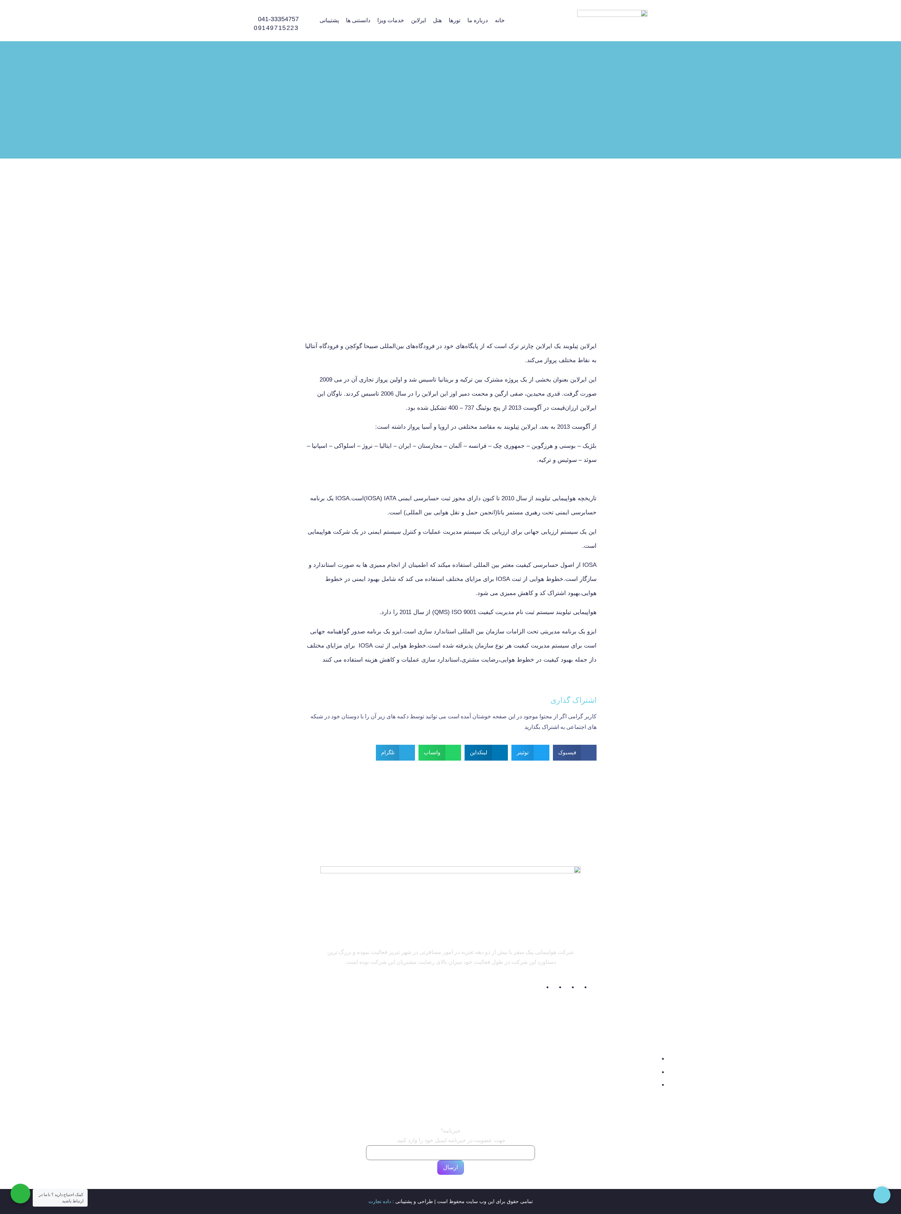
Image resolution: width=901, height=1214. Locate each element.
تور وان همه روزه (354, 1075)
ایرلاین (418, 20)
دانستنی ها (358, 20)
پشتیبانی (329, 20)
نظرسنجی (469, 1093)
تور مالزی (369, 1061)
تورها (454, 20)
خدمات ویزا (390, 20)
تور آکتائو (370, 1090)
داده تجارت (379, 1201)
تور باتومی (367, 1104)
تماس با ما (468, 1082)
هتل (437, 20)
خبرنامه (451, 1131)
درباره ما (477, 20)
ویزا (305, 1093)
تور (305, 1059)
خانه (500, 20)
